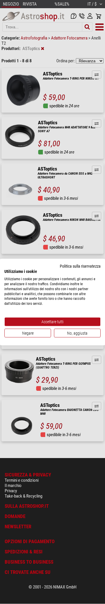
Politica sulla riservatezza (80, 266)
